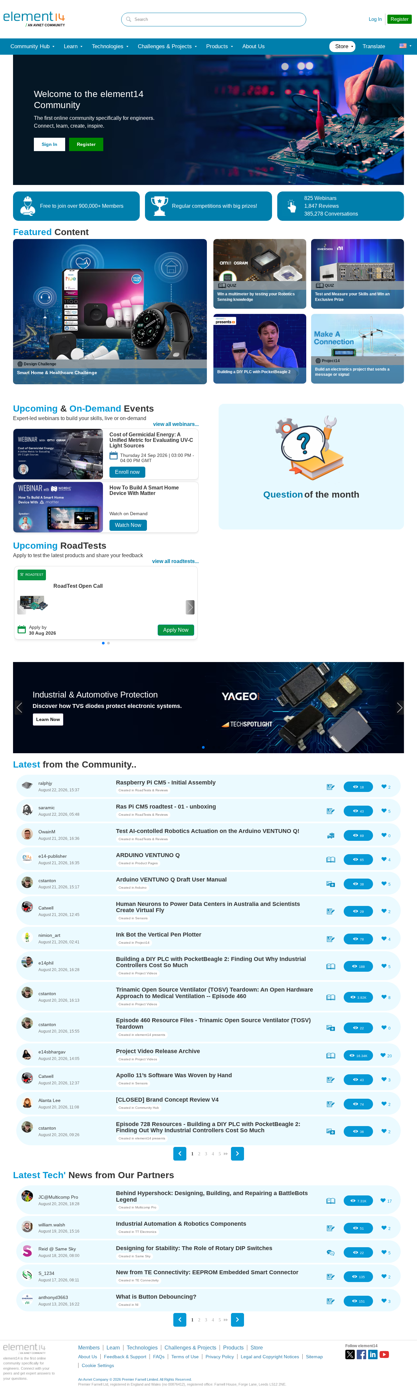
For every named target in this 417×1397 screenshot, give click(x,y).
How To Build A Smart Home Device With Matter (144, 490)
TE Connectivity (147, 1280)
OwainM (46, 831)
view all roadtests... (175, 561)
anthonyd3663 (53, 1297)
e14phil (45, 963)
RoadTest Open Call (78, 586)
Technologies (142, 1347)
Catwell (45, 907)
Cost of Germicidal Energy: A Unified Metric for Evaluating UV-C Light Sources (151, 440)
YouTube (384, 1354)
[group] (106, 455)
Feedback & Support (125, 1356)
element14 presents (150, 1035)
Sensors (141, 918)
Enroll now (127, 472)
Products (233, 1347)
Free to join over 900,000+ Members (81, 206)
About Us (87, 1356)
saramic (46, 807)
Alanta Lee (49, 1100)
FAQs (159, 1356)
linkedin (373, 1354)
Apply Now (176, 630)
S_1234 (46, 1273)
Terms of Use (185, 1356)
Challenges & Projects (190, 1347)
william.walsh (51, 1224)
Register (86, 144)
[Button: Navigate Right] (237, 1154)
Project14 (142, 942)
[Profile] (403, 46)
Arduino (141, 887)
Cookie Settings (98, 1365)
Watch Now (128, 525)
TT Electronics (145, 1232)
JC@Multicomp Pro (58, 1197)
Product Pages (146, 863)
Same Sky (143, 1256)
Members (89, 1347)
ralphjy (45, 783)
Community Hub (147, 1107)
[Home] (34, 19)
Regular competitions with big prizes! (214, 206)
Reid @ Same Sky (57, 1248)
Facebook (361, 1354)
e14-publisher (52, 856)
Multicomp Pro (145, 1207)
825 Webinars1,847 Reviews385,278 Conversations (331, 206)
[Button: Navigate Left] (179, 1154)
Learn (113, 1347)
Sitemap (314, 1356)
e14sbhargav (51, 1051)
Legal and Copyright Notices (270, 1356)
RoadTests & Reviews (151, 790)
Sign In (49, 144)
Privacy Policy (220, 1356)
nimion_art (49, 935)
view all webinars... (176, 424)
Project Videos (146, 973)
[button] (190, 607)
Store (257, 1347)
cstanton (47, 880)
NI (136, 1304)
